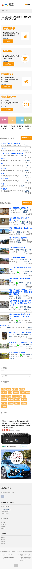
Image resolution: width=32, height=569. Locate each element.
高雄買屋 (3, 406)
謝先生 (18, 296)
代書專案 (25, 210)
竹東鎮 (23, 224)
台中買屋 (24, 403)
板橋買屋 (3, 399)
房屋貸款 (3, 539)
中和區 (26, 171)
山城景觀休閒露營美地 (17, 352)
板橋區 (23, 186)
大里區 (26, 145)
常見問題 (3, 528)
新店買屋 (3, 403)
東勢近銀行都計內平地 (17, 248)
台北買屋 (17, 399)
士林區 (26, 165)
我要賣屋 (8, 51)
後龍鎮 (26, 285)
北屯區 (18, 242)
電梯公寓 (4, 189)
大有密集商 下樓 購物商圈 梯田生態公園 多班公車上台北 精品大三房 (20, 303)
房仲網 (20, 396)
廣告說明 (5, 61)
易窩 (3, 10)
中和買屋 (10, 399)
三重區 (18, 234)
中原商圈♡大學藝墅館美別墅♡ (20, 343)
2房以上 (3, 148)
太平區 (26, 262)
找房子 (22, 392)
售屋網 (3, 396)
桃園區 (26, 309)
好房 (24, 396)
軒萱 (20, 320)
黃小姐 (9, 328)
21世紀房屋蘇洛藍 (25, 307)
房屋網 (28, 392)
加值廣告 (3, 541)
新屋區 (18, 298)
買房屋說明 (5, 38)
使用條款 (3, 526)
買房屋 (9, 389)
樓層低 (3, 168)
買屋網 (14, 396)
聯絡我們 (3, 543)
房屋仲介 (3, 392)
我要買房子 (9, 28)
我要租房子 (7, 74)
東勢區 (26, 252)
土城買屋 (10, 403)
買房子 (3, 389)
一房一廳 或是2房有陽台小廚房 (12, 153)
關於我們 (3, 523)
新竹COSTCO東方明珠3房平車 (20, 333)
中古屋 (10, 392)
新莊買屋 (24, 399)
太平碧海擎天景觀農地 (17, 258)
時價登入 (14, 389)
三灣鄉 (11, 359)
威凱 (18, 240)
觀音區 (18, 322)
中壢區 (28, 347)
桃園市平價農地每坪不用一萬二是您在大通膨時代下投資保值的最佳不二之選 (20, 292)
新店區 (27, 176)
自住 (2, 174)
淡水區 (27, 160)
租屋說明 (3, 84)
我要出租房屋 (8, 97)
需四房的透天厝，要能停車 (10, 143)
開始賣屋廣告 (8, 64)
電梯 (2, 184)
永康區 (23, 155)
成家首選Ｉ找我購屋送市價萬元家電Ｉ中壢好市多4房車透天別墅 (20, 316)
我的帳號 (3, 537)
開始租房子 (6, 86)
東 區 (30, 337)
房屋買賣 (16, 392)
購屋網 (9, 396)
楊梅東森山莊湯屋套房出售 (19, 208)
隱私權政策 (3, 524)
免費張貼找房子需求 (6, 510)
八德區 (26, 191)
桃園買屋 (17, 403)
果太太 (19, 232)
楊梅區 (27, 181)
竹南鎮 (26, 274)
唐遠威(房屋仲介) (25, 272)
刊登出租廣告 (7, 109)
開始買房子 (7, 41)
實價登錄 (21, 389)
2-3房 (3, 158)
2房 (2, 163)
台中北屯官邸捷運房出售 (18, 238)
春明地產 (25, 222)
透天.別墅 (4, 179)
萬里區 (25, 150)
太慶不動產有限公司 (23, 250)
